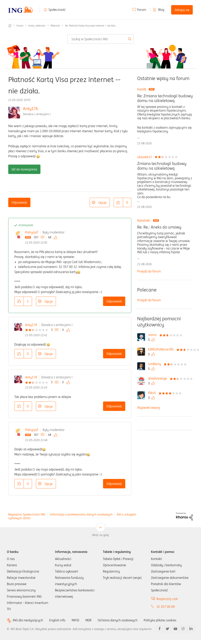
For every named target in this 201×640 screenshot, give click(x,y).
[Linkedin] (191, 629)
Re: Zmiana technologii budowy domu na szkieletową (165, 98)
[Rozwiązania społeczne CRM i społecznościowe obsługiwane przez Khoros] (184, 516)
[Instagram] (183, 629)
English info (57, 620)
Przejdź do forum (149, 271)
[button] (118, 202)
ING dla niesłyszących (28, 620)
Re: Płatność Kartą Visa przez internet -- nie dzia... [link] (91, 25)
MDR (88, 620)
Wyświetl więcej (148, 408)
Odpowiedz (19, 202)
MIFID (75, 620)
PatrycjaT (31, 232)
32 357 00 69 (165, 607)
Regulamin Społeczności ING (26, 514)
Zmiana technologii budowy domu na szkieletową (161, 166)
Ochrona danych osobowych (117, 620)
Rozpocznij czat (167, 599)
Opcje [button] (102, 203)
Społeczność (57, 10)
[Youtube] (175, 629)
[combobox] (100, 39)
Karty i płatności (37, 25)
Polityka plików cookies (160, 620)
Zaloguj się (182, 10)
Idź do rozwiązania (24, 169)
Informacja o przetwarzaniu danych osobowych (81, 514)
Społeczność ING (9, 25)
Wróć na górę (100, 535)
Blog (161, 10)
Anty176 (30, 108)
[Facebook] (159, 629)
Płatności (55, 25)
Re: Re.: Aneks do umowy (159, 227)
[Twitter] (167, 629)
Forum (141, 10)
